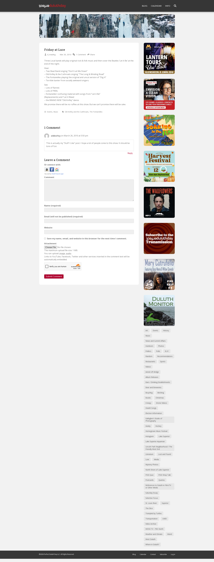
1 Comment (81, 54)
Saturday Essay (152, 493)
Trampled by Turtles (154, 513)
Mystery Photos (152, 464)
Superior (165, 503)
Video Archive (151, 524)
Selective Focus (152, 498)
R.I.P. (167, 351)
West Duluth (150, 539)
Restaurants (150, 361)
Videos (148, 367)
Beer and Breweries (153, 387)
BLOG (144, 6)
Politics (148, 351)
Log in (173, 554)
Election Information (154, 413)
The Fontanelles (96, 112)
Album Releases (152, 377)
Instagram (150, 436)
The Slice (149, 508)
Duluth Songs (151, 408)
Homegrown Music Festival (156, 431)
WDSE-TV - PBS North (154, 529)
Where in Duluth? (152, 544)
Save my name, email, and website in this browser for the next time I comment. (87, 238)
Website (48, 227)
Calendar (143, 554)
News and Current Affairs (156, 341)
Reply (130, 153)
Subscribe (163, 554)
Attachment (50, 243)
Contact (153, 554)
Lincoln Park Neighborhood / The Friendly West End (159, 447)
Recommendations (165, 356)
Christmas (160, 398)
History (166, 330)
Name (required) (52, 205)
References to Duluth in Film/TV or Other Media (158, 486)
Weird (169, 534)
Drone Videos (161, 403)
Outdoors (149, 346)
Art (147, 330)
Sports (162, 361)
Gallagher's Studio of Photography (154, 419)
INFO (167, 6)
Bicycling (149, 392)
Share (92, 54)
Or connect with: (52, 164)
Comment (49, 177)
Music (55, 112)
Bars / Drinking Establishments (158, 382)
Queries (162, 480)
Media (156, 459)
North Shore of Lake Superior (157, 470)
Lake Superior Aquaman (155, 441)
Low (147, 459)
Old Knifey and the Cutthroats (77, 112)
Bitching (160, 392)
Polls (158, 351)
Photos (161, 346)
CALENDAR (156, 6)
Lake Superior (164, 436)
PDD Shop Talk (164, 475)
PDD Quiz (149, 475)
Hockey (158, 426)
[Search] (173, 6)
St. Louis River (151, 503)
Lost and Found (164, 454)
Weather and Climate (154, 534)
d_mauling (51, 54)
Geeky (148, 426)
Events (49, 112)
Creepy (148, 403)
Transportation (152, 518)
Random (149, 356)
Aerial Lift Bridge (152, 372)
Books (148, 398)
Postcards (150, 480)
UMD (164, 518)
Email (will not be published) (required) (63, 216)
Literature (149, 454)
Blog (134, 554)
